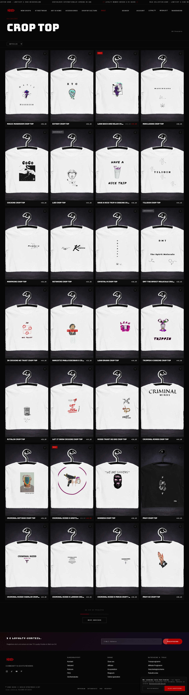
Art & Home (56, 10)
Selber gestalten (114, 677)
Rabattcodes (153, 673)
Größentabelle (72, 677)
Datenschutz (92, 688)
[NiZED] (11, 10)
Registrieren (172, 641)
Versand (70, 665)
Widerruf (108, 688)
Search (125, 10)
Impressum (81, 688)
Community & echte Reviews (19, 666)
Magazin (111, 673)
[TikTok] (12, 671)
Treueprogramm (154, 662)
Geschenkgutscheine (156, 669)
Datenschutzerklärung (157, 684)
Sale (103, 10)
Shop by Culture (89, 10)
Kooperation (112, 669)
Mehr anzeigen (94, 620)
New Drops (26, 10)
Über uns (111, 662)
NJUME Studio (25, 690)
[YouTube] (16, 671)
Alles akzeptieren (175, 688)
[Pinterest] (21, 671)
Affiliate (110, 665)
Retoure (70, 669)
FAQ (69, 673)
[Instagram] (7, 671)
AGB (101, 688)
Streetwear (41, 10)
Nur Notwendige (153, 688)
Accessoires (72, 10)
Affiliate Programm (155, 665)
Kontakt (70, 662)
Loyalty (152, 10)
